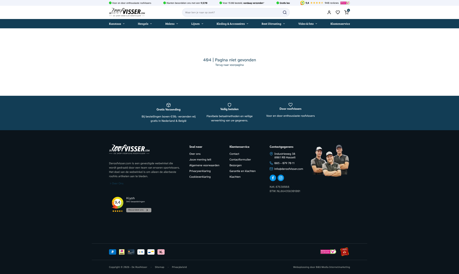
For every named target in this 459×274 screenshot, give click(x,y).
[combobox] (236, 12)
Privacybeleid (179, 267)
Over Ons (118, 183)
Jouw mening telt (200, 159)
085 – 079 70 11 (284, 163)
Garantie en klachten (243, 171)
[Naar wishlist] (338, 12)
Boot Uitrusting (271, 23)
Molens (169, 23)
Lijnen (195, 23)
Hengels (143, 23)
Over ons (195, 154)
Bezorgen (236, 165)
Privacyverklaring (200, 171)
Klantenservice (340, 23)
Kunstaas (115, 23)
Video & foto (306, 23)
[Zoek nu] (284, 12)
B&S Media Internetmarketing (333, 267)
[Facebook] (273, 178)
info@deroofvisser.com (288, 169)
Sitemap (159, 267)
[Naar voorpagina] (127, 12)
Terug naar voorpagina (229, 65)
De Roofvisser (139, 267)
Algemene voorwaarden (204, 165)
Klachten (235, 177)
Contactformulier (240, 159)
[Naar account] (329, 12)
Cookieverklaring (200, 177)
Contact (234, 154)
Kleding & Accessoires (231, 23)
